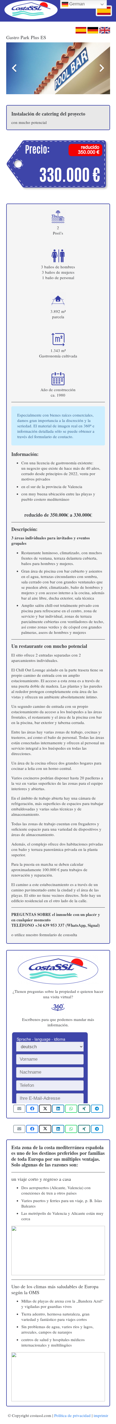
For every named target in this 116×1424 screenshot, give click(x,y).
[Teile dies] (32, 1109)
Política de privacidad (72, 1415)
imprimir (101, 1415)
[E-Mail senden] (19, 1109)
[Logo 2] (31, 11)
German (76, 4)
